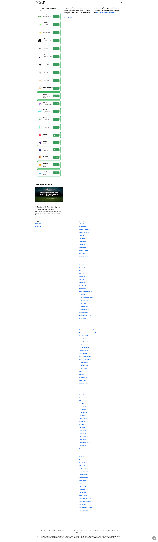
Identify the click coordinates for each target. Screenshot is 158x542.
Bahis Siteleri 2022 (84, 232)
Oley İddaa (82, 427)
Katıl (57, 16)
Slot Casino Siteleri (84, 468)
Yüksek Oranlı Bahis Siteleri (86, 516)
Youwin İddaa (82, 513)
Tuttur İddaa (82, 489)
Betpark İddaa (82, 265)
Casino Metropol (83, 312)
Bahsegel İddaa (83, 235)
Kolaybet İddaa (83, 400)
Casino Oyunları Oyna (85, 315)
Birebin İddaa (82, 288)
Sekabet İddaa (83, 465)
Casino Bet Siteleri (84, 309)
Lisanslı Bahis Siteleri (84, 403)
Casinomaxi (82, 321)
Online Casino (82, 433)
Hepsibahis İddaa (83, 362)
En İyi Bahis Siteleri (84, 335)
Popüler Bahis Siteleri (84, 442)
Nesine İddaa (82, 421)
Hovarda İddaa (83, 368)
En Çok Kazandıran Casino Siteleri (88, 333)
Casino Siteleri (82, 318)
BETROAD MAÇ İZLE (70, 17)
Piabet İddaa (82, 439)
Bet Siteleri (82, 238)
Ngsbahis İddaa (83, 424)
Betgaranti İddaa (83, 250)
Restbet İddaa (82, 457)
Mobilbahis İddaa (83, 418)
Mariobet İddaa (83, 406)
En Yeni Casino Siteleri (85, 341)
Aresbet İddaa (82, 226)
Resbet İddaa (82, 451)
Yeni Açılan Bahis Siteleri (85, 498)
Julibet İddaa (82, 395)
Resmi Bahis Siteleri (84, 454)
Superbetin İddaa (83, 477)
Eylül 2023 (38, 226)
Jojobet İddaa (82, 392)
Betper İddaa (82, 270)
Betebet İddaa (82, 247)
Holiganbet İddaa (83, 365)
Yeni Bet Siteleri (83, 504)
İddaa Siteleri (39, 204)
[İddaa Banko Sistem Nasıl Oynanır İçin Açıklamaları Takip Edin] (49, 194)
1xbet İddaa (82, 223)
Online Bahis (82, 430)
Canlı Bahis (82, 294)
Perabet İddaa (82, 436)
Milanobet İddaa (83, 412)
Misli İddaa (82, 415)
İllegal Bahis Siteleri (84, 377)
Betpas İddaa (82, 268)
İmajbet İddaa (82, 380)
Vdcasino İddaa (83, 495)
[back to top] (154, 538)
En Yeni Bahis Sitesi (84, 338)
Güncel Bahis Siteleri (84, 353)
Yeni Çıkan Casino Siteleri (85, 507)
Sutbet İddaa (82, 480)
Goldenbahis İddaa (84, 347)
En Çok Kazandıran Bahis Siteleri (87, 330)
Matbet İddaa (82, 409)
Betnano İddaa (83, 259)
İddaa (80, 371)
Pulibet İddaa (82, 445)
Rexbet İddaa (82, 462)
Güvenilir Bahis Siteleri (85, 356)
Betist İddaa (82, 253)
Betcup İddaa (82, 244)
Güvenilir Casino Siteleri (85, 359)
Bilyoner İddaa (82, 285)
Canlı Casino (82, 303)
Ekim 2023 (38, 223)
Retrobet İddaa (83, 460)
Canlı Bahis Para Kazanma (86, 297)
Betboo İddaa (82, 241)
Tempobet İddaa (83, 483)
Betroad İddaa (82, 273)
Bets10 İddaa (82, 276)
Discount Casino (83, 327)
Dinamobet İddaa (83, 324)
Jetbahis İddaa (83, 389)
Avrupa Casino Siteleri (85, 229)
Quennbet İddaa (83, 448)
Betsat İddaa (82, 279)
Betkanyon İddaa (83, 256)
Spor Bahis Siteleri (84, 471)
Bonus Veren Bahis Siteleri (86, 291)
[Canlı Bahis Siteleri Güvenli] (41, 2)
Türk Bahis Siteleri (83, 486)
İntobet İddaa (82, 386)
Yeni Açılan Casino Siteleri (85, 501)
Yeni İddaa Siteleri (83, 510)
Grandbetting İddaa (84, 350)
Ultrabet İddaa (82, 492)
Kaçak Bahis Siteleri (84, 398)
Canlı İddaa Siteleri (84, 306)
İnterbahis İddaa (83, 383)
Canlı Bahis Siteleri (84, 300)
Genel (80, 344)
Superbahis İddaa (83, 474)
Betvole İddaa (82, 282)
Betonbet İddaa (83, 262)
